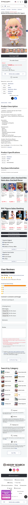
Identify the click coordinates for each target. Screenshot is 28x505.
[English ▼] (15, 1)
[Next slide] (27, 31)
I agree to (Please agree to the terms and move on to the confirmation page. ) (14, 353)
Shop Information (20, 491)
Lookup (5, 258)
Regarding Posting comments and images (16, 275)
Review (4, 327)
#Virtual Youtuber (4, 102)
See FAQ (13, 453)
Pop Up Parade (7, 256)
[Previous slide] (1, 31)
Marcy (15, 89)
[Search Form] (22, 1)
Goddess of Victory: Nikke (10, 246)
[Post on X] (12, 98)
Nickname (5, 320)
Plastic (9, 87)
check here (20, 420)
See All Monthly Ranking (14, 236)
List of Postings (7, 272)
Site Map (20, 493)
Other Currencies (5, 66)
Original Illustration (8, 242)
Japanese (10, 147)
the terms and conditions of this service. (14, 352)
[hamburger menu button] (25, 2)
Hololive (10, 93)
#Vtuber (9, 102)
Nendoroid (10, 91)
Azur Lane (6, 244)
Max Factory (10, 83)
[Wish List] (18, 1)
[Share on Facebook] (15, 98)
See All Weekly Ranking (13, 233)
